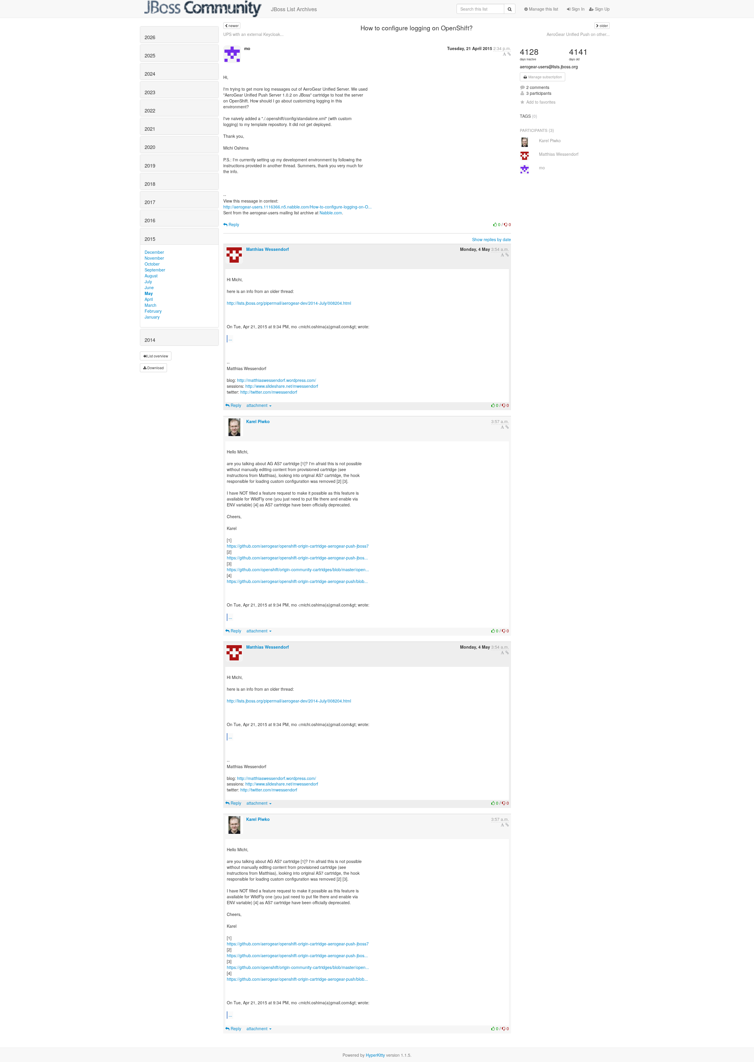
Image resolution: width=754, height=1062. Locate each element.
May (149, 293)
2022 (150, 110)
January (152, 317)
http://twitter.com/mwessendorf (268, 392)
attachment (258, 405)
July (148, 281)
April (149, 299)
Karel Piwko (258, 421)
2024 (150, 73)
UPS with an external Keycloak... (253, 34)
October (152, 264)
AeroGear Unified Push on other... (578, 34)
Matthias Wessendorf (267, 249)
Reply (233, 224)
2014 (150, 339)
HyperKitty (375, 1055)
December (154, 252)
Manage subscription (545, 76)
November (154, 258)
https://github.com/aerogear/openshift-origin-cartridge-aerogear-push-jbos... (297, 558)
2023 (150, 92)
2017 (150, 202)
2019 (150, 165)
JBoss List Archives (294, 9)
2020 (150, 146)
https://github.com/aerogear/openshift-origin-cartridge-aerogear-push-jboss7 (298, 546)
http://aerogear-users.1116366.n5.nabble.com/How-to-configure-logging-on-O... (297, 207)
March (150, 305)
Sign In (578, 9)
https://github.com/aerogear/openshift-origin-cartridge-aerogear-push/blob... (297, 581)
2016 (150, 220)
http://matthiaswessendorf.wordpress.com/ (276, 380)
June (149, 287)
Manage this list (543, 9)
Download (155, 367)
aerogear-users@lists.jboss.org (549, 66)
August (151, 276)
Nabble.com (331, 213)
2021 (150, 128)
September (155, 270)
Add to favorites (540, 102)
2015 (150, 238)
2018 (150, 183)
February (153, 311)
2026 (150, 37)
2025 (150, 55)
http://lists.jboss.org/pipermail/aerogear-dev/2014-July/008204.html (289, 303)
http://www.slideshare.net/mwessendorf (281, 386)
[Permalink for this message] (509, 54)
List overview (157, 355)
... (230, 338)
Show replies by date (491, 239)
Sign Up (602, 9)
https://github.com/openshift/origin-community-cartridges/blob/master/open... (298, 569)
